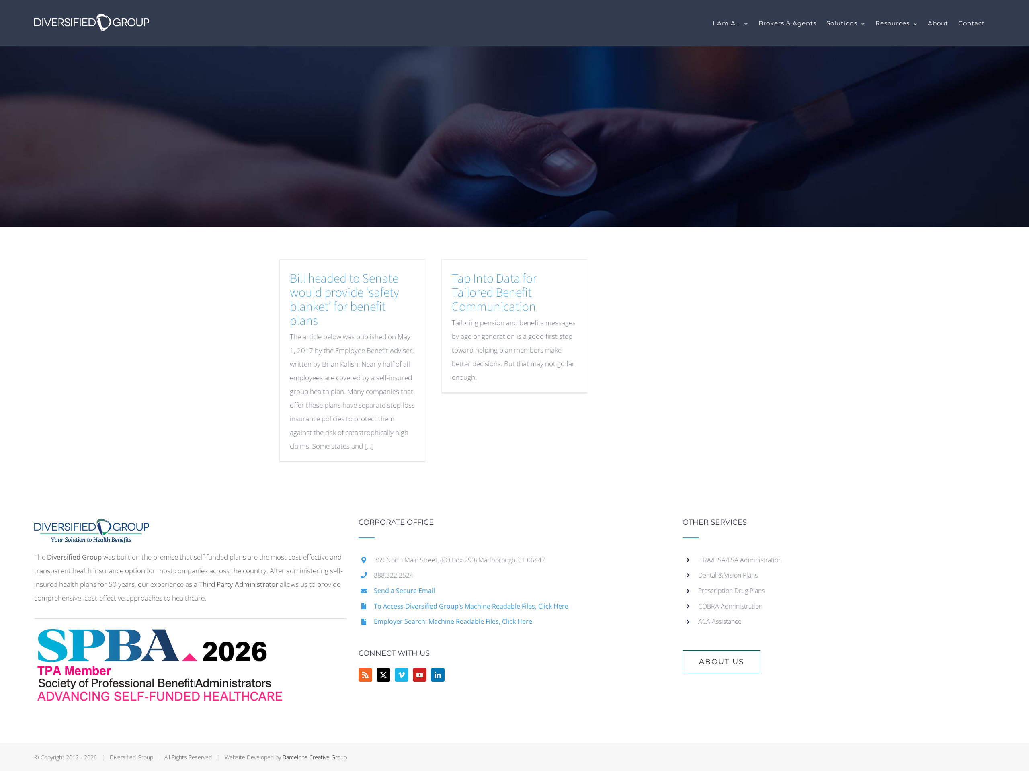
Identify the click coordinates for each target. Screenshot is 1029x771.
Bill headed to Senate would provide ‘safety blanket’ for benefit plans (344, 299)
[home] (91, 525)
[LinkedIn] (438, 675)
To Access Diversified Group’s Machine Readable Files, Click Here (471, 606)
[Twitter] (383, 675)
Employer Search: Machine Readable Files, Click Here (453, 621)
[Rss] (365, 675)
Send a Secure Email (404, 590)
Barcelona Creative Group (315, 757)
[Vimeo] (401, 675)
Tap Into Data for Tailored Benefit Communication (494, 292)
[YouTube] (419, 675)
